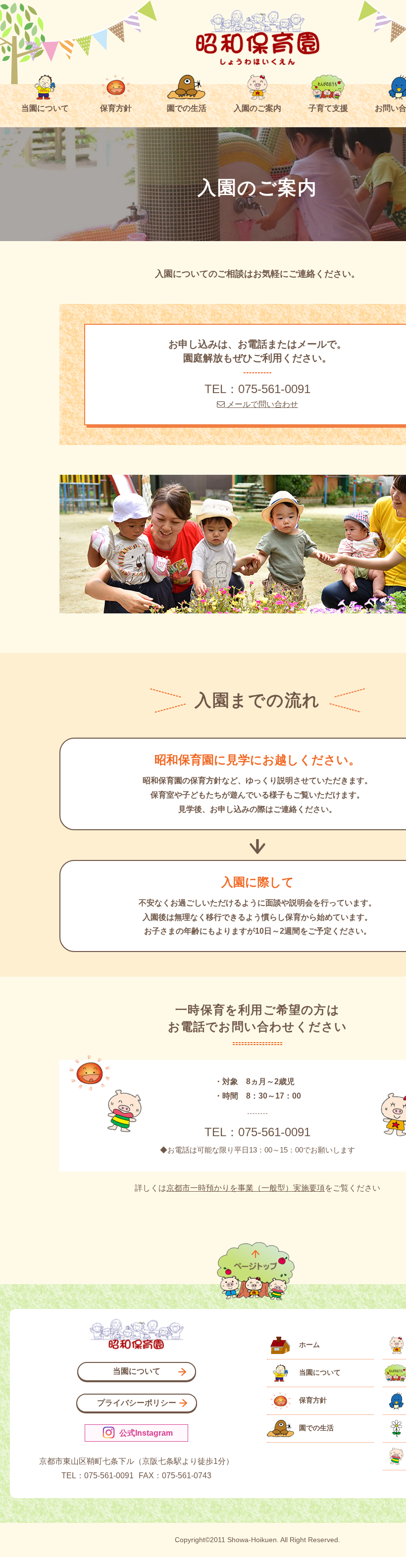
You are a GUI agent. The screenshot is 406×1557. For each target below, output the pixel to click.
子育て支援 (328, 108)
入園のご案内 (257, 108)
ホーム (309, 1345)
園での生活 (186, 108)
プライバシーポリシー (136, 1403)
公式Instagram (145, 1433)
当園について (45, 108)
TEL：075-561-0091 (257, 389)
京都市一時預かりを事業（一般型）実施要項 (245, 1188)
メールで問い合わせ (261, 404)
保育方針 (116, 108)
